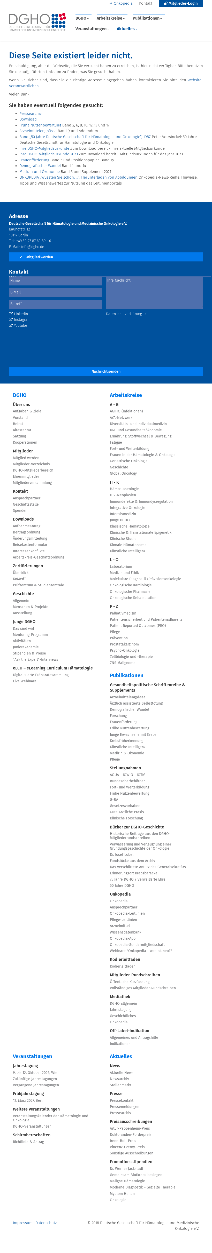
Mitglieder (23, 451)
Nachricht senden (106, 371)
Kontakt (145, 3)
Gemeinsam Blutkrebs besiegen (136, 1175)
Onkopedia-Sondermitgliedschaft (137, 945)
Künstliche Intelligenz (127, 551)
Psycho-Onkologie (125, 650)
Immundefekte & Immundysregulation (141, 502)
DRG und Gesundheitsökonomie (136, 430)
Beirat (18, 424)
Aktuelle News (121, 1073)
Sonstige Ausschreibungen (131, 1153)
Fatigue (116, 442)
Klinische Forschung (126, 818)
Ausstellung (22, 613)
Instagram (22, 320)
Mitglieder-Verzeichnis (31, 464)
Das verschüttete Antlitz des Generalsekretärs (148, 867)
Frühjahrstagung (28, 1094)
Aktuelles (126, 29)
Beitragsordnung (26, 532)
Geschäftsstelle (26, 504)
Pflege (115, 632)
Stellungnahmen (125, 768)
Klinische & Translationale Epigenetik (140, 532)
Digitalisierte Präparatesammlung (41, 675)
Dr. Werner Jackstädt (126, 1169)
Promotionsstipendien (131, 1162)
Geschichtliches (123, 1016)
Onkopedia (123, 3)
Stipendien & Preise (29, 653)
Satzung (19, 436)
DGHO (80, 18)
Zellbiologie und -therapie (131, 657)
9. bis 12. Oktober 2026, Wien (36, 1073)
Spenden (20, 511)
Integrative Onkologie (127, 508)
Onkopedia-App (122, 938)
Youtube (20, 326)
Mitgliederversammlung (32, 483)
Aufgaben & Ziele (27, 411)
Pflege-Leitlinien (123, 920)
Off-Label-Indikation (129, 1031)
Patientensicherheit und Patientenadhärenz (146, 619)
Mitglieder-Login (183, 3)
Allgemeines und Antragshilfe (134, 1038)
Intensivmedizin (123, 514)
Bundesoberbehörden (128, 781)
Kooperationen (25, 442)
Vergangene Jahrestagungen (36, 1085)
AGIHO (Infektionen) (126, 411)
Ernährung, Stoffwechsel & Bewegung (140, 436)
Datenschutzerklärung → (126, 314)
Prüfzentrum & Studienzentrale (38, 585)
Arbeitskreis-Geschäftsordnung (38, 557)
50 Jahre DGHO (122, 886)
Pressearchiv (30, 114)
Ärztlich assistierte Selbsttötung (136, 703)
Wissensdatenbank (125, 932)
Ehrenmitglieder (26, 476)
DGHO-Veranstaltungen (32, 1126)
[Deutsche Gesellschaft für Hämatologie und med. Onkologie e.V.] (37, 22)
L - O (114, 560)
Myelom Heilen (122, 1194)
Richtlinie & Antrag (28, 1142)
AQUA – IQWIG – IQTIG (128, 775)
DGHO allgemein (123, 1003)
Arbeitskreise (109, 18)
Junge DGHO (24, 622)
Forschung (118, 716)
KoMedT (19, 579)
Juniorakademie (26, 647)
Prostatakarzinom (124, 644)
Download (28, 119)
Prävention (119, 638)
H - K (114, 482)
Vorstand (20, 418)
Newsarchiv (119, 1079)
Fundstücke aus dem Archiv (132, 861)
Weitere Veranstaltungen (36, 1109)
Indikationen (120, 1044)
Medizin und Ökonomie (39, 172)
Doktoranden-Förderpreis (131, 1135)
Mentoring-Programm (30, 635)
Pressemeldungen (124, 1107)
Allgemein (21, 601)
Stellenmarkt (120, 1085)
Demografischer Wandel (40, 166)
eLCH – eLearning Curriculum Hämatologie (53, 668)
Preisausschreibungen (131, 1122)
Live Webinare (24, 681)
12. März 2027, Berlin (29, 1101)
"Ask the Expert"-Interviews (35, 659)
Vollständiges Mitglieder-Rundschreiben (143, 988)
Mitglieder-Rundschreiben (135, 975)
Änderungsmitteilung (30, 538)
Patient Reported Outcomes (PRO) (138, 626)
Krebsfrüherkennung (126, 741)
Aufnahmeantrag (26, 526)
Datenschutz (46, 1223)
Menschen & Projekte (30, 607)
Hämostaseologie (124, 489)
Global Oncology (123, 473)
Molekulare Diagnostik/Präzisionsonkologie (145, 579)
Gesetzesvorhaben (125, 806)
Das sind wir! (23, 629)
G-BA (114, 800)
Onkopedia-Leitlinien (127, 913)
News (115, 1066)
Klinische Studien (124, 539)
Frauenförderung (34, 160)
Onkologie (118, 1200)
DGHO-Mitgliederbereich (33, 470)
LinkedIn (21, 314)
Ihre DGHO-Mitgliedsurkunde (44, 148)
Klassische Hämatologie (130, 526)
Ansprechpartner (26, 498)
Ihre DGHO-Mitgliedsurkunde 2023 (48, 154)
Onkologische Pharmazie (130, 592)
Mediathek (120, 997)
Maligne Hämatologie (127, 1181)
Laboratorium (121, 567)
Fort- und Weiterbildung (129, 449)
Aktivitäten (22, 641)
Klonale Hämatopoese (128, 545)
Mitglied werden (36, 257)
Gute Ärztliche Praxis (127, 812)
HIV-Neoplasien (123, 495)
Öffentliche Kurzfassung (129, 982)
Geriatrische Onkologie (129, 461)
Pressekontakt (121, 1101)
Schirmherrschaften (31, 1135)
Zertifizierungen (28, 566)
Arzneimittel (120, 926)
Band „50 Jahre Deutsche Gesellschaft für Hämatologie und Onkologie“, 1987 (85, 137)
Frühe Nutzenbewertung (40, 125)
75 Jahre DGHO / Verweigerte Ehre (137, 879)
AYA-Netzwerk (121, 418)
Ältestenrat (22, 430)
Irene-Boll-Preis (123, 1141)
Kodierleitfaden (125, 959)
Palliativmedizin (123, 613)
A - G (114, 405)
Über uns (21, 405)
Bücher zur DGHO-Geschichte (137, 827)
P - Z (114, 606)
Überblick (20, 573)
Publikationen (146, 18)
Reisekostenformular (30, 545)
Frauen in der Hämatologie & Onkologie (143, 455)
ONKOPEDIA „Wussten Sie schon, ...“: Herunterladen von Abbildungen (78, 177)
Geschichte (23, 594)
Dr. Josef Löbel (121, 855)
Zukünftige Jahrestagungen (35, 1079)
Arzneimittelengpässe (38, 131)
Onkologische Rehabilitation (133, 598)
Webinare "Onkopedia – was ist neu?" (141, 951)
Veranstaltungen (91, 29)
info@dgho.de (32, 247)
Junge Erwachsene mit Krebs (133, 735)
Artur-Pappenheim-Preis (130, 1128)
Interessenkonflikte (29, 551)
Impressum (23, 1223)
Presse (116, 1094)
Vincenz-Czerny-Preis (127, 1147)
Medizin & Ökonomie (127, 753)
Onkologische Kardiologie (131, 585)
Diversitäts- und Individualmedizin (138, 424)
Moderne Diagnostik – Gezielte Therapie (143, 1187)
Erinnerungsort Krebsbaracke (133, 873)
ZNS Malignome (122, 663)
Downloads (23, 519)
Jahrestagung (120, 1010)
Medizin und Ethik (124, 573)
